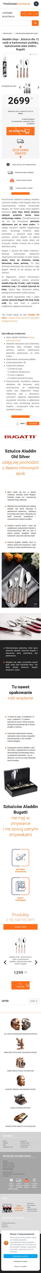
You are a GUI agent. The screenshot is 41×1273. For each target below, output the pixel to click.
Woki (4, 1145)
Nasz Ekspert (31, 1205)
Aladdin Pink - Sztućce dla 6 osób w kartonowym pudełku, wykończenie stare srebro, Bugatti (20, 960)
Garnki (5, 1141)
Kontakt (5, 1161)
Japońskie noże (8, 1147)
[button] (19, 87)
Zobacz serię (20, 927)
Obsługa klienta (32, 1209)
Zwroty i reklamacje (9, 1167)
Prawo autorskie (32, 1211)
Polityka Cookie (7, 1172)
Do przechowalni (34, 54)
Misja (28, 1207)
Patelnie (5, 1143)
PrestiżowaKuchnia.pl (8, 1223)
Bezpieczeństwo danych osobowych (14, 1174)
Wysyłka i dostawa (8, 1165)
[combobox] (17, 23)
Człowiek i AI (7, 1176)
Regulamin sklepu (8, 1163)
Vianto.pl (4, 1225)
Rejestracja (8, 17)
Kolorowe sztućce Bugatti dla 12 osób (26, 33)
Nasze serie (24, 1147)
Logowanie (7, 13)
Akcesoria (23, 1141)
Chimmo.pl (5, 1227)
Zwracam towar (8, 1169)
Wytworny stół (7, 33)
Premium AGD (24, 1143)
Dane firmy (30, 1203)
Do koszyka (17, 131)
